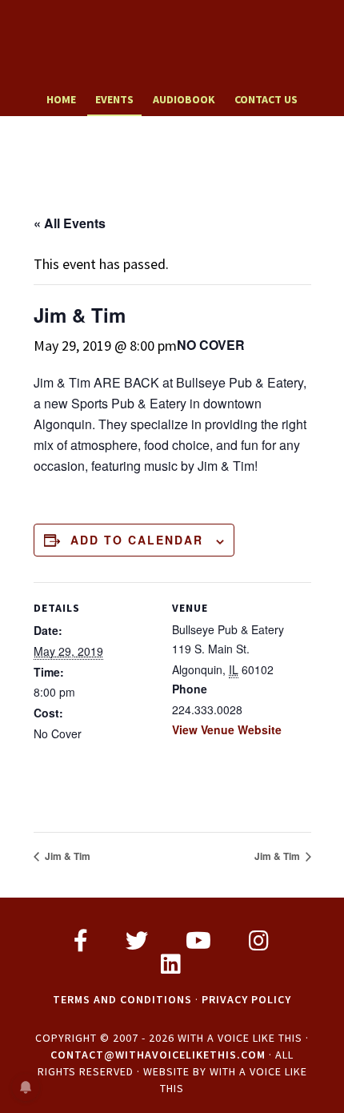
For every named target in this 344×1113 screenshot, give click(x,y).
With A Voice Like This (172, 42)
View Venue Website (227, 729)
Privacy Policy (246, 999)
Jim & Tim (66, 856)
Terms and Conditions (122, 999)
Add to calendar (136, 540)
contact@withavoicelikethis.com (158, 1054)
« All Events (70, 223)
